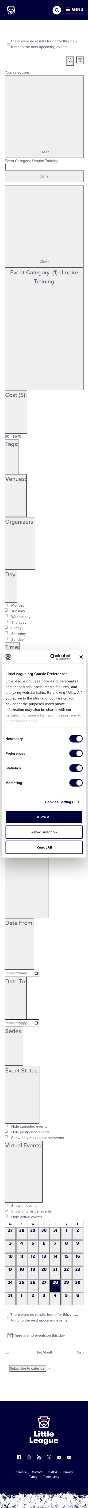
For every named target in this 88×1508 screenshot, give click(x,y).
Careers (20, 1472)
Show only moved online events (37, 1138)
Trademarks (51, 1477)
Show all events (24, 1205)
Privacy (68, 1472)
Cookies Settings (59, 802)
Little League (60, 1488)
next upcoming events (49, 47)
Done (44, 176)
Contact (37, 1472)
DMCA (52, 1472)
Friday (16, 628)
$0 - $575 (13, 436)
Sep (80, 1352)
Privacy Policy (24, 721)
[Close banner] (81, 657)
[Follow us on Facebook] (19, 1457)
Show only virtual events (31, 1211)
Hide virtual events (26, 1217)
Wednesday (21, 616)
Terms (33, 1477)
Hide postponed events (30, 1132)
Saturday (18, 633)
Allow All (44, 817)
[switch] (76, 753)
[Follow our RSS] (39, 1457)
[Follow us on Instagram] (29, 1457)
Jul (7, 1352)
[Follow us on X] (49, 1457)
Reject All (44, 847)
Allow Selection (44, 832)
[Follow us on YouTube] (59, 1457)
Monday (18, 605)
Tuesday (18, 611)
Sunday (17, 639)
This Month (44, 1352)
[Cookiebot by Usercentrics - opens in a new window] (52, 657)
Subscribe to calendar (28, 1368)
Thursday (19, 622)
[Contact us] (69, 1457)
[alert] (44, 44)
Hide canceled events (29, 1126)
